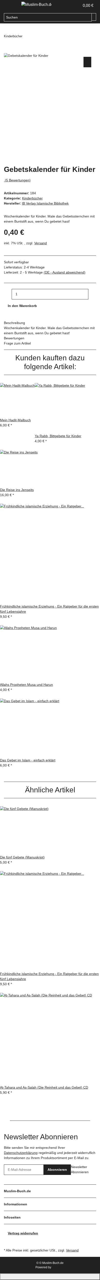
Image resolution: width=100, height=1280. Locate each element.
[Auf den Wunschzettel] (87, 62)
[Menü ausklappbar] (10, 5)
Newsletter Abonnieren (80, 1169)
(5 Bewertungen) (18, 180)
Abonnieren (57, 1170)
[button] (71, 5)
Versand (40, 243)
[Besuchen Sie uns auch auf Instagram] (8, 1241)
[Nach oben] (50, 1276)
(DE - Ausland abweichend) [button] (64, 272)
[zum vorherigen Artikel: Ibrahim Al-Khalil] (26, 36)
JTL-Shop (58, 1267)
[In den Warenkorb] (8, 50)
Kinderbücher (32, 198)
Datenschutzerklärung (21, 1153)
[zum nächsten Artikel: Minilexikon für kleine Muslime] (35, 36)
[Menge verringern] (8, 294)
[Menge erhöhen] (92, 294)
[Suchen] (94, 17)
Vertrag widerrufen (23, 1233)
